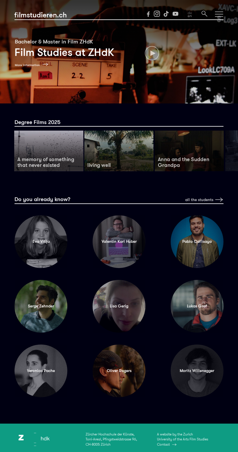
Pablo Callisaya (197, 241)
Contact (163, 444)
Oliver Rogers (119, 370)
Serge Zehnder (41, 306)
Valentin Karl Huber (119, 241)
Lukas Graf (197, 306)
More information (27, 65)
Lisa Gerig (119, 306)
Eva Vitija (41, 241)
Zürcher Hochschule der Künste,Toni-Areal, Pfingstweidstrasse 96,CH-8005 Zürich (111, 439)
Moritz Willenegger (197, 370)
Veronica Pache (41, 370)
